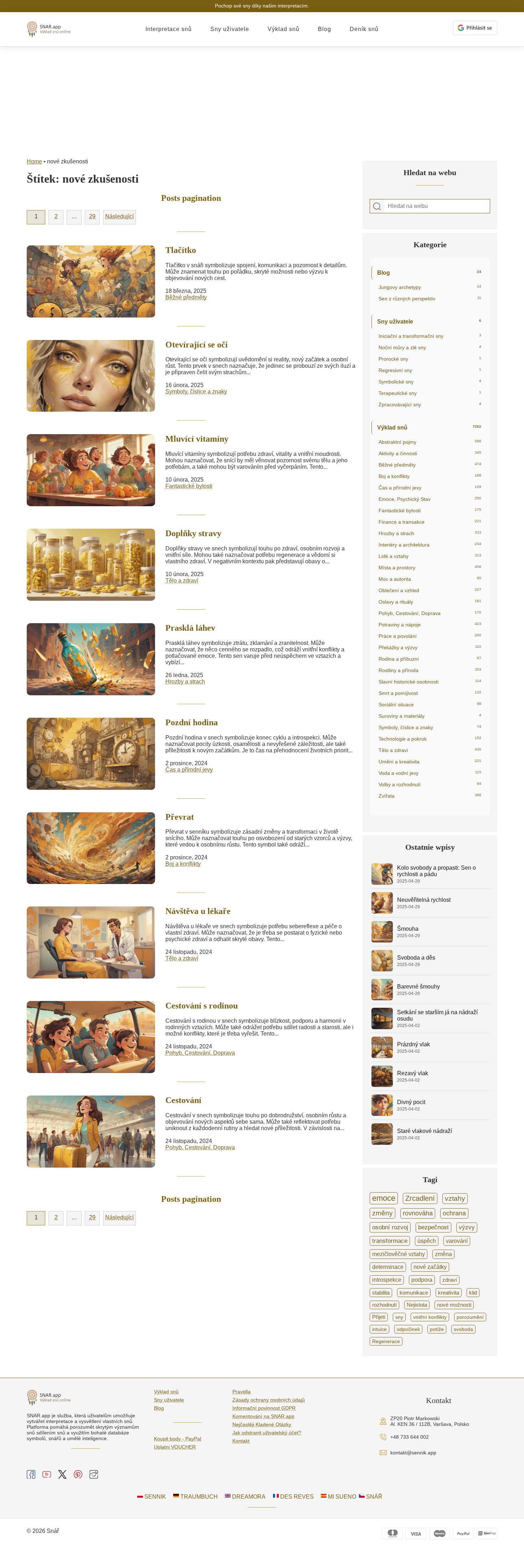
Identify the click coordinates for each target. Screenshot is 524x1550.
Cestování (183, 1100)
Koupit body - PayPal (177, 1439)
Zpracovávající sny (430, 404)
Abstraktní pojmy (430, 442)
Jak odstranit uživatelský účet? (266, 1432)
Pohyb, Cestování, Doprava (200, 1053)
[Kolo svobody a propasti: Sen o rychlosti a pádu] (382, 883)
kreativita (448, 1293)
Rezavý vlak (412, 1073)
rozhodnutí (384, 1305)
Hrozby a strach (185, 682)
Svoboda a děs (416, 958)
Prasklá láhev (190, 627)
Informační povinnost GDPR (264, 1408)
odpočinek (408, 1329)
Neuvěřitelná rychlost (424, 900)
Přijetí (378, 1317)
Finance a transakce (430, 522)
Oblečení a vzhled (430, 590)
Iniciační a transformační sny (430, 336)
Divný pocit (411, 1102)
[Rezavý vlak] (382, 1085)
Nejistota (417, 1305)
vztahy (455, 1198)
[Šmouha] (382, 940)
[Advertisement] (262, 100)
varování (457, 1241)
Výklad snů (283, 29)
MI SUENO (341, 1497)
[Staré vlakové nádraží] (382, 1143)
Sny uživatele (229, 29)
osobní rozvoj (390, 1227)
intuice (379, 1329)
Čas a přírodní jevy (189, 770)
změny (382, 1213)
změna (443, 1254)
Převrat (179, 817)
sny (399, 1317)
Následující (119, 216)
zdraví (449, 1280)
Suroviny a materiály (430, 716)
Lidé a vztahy (430, 556)
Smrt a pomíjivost (430, 693)
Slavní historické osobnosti (430, 682)
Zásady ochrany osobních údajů (268, 1400)
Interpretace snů (168, 29)
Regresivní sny (430, 370)
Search (377, 206)
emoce (383, 1198)
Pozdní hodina (191, 722)
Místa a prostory (430, 567)
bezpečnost (433, 1227)
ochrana (454, 1213)
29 (92, 216)
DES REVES (296, 1497)
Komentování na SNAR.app (263, 1416)
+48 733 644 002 (409, 1437)
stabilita (381, 1293)
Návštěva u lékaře (198, 911)
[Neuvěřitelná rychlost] (382, 912)
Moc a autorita (430, 579)
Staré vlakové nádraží (424, 1131)
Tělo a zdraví (181, 581)
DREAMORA (248, 1497)
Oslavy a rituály (430, 602)
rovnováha (418, 1213)
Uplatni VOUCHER (175, 1447)
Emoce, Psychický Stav (430, 499)
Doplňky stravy (193, 533)
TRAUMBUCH (198, 1497)
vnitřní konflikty (430, 1317)
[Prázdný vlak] (382, 1056)
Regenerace (386, 1341)
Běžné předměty (186, 297)
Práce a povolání (430, 636)
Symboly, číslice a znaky (196, 391)
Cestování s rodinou (201, 1005)
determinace (388, 1267)
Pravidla (241, 1391)
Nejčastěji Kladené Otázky (261, 1424)
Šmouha (407, 929)
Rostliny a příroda (430, 670)
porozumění (470, 1317)
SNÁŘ (373, 1497)
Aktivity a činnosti (430, 453)
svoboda (463, 1329)
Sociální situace (430, 704)
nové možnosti (454, 1305)
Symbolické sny (430, 382)
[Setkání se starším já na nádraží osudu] (382, 1027)
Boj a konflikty (183, 864)
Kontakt (241, 1441)
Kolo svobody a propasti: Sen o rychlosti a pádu (436, 871)
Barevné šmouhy (418, 987)
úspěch (426, 1241)
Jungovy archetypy (430, 287)
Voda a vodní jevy (430, 773)
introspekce (386, 1280)
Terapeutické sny (430, 393)
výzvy (467, 1227)
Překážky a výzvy (430, 647)
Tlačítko (180, 250)
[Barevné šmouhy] (382, 998)
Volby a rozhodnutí (430, 784)
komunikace (414, 1293)
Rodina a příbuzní (430, 659)
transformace (389, 1241)
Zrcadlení (420, 1198)
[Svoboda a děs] (382, 969)
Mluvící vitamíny (196, 438)
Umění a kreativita (430, 761)
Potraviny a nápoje (430, 624)
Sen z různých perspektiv (430, 298)
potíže (437, 1329)
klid (473, 1293)
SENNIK (154, 1497)
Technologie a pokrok (430, 739)
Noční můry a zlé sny (430, 347)
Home (34, 161)
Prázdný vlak (413, 1044)
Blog (324, 29)
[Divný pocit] (382, 1114)
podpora (421, 1280)
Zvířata (430, 796)
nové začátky (430, 1267)
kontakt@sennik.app (413, 1452)
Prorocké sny (430, 359)
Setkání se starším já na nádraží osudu (437, 1015)
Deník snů (364, 29)
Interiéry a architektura (430, 545)
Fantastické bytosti (188, 486)
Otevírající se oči (196, 344)
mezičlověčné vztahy (398, 1254)
